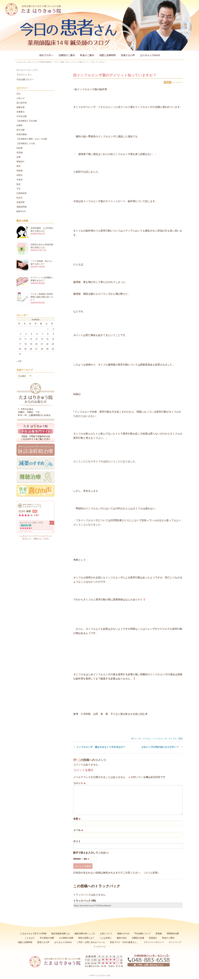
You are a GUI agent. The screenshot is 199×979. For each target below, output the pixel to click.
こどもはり (30, 937)
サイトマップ (175, 942)
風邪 (167, 82)
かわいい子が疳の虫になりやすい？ (160, 746)
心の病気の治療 (66, 937)
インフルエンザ (160, 738)
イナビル (147, 738)
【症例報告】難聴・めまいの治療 (31, 138)
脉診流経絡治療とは (60, 933)
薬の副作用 (21, 102)
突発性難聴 (21, 134)
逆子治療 (20, 129)
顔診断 (19, 147)
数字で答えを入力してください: (91, 852)
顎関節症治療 (173, 933)
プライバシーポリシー (153, 942)
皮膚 (18, 156)
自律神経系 (21, 193)
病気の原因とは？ (86, 937)
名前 (76, 818)
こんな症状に (106, 937)
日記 (18, 93)
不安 (18, 188)
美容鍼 (19, 152)
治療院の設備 (138, 937)
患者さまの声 (128, 55)
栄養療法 (20, 111)
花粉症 (19, 174)
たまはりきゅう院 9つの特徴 (33, 933)
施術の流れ (122, 937)
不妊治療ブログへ (25, 79)
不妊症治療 (21, 116)
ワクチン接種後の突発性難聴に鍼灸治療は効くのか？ (42, 296)
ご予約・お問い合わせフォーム (90, 942)
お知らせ (20, 98)
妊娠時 (19, 125)
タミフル (173, 738)
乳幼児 (19, 197)
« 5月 (19, 361)
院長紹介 (153, 937)
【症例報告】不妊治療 (26, 120)
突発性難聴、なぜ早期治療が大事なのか (42, 229)
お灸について (106, 933)
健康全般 (20, 107)
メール (78, 830)
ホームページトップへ (27, 69)
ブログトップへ (24, 74)
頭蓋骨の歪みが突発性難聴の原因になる (42, 246)
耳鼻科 (19, 179)
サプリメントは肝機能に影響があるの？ (42, 279)
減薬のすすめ (123, 933)
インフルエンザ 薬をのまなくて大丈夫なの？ (100, 746)
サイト (77, 841)
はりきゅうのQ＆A (150, 55)
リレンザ (137, 738)
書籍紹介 (20, 161)
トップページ (99, 946)
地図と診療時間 (107, 55)
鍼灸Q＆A (20, 211)
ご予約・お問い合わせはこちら (149, 964)
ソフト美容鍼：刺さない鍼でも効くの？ (42, 262)
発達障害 (20, 202)
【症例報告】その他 (25, 143)
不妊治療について (142, 933)
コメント (79, 783)
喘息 (18, 184)
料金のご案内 (87, 55)
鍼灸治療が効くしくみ (85, 933)
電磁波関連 (21, 206)
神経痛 (19, 170)
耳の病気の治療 (47, 937)
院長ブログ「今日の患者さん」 (124, 942)
